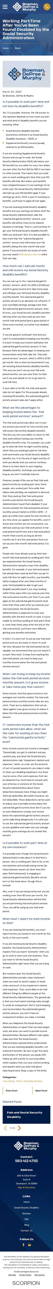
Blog (26, 1225)
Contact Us (27, 1230)
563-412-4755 (26, 1161)
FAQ (26, 1219)
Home (27, 1202)
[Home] (25, 6)
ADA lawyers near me (30, 254)
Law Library (8, 1081)
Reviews (26, 1213)
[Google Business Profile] (29, 1244)
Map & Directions (26, 1187)
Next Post (41, 1090)
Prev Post (11, 1090)
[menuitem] (12, 1275)
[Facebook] (23, 1244)
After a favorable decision (29, 1081)
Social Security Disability (26, 1207)
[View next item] (19, 1128)
